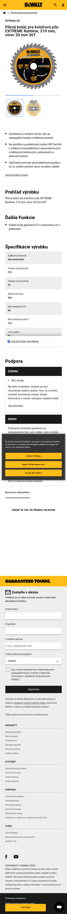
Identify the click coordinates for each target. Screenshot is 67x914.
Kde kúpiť (25, 907)
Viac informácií (15, 405)
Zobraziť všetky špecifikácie (25, 341)
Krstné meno (11, 609)
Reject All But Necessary (33, 464)
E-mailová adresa (14, 639)
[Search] (55, 5)
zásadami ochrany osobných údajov (30, 703)
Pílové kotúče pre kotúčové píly (24, 13)
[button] (6, 857)
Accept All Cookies (33, 473)
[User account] (63, 5)
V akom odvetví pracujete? (18, 654)
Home (4, 13)
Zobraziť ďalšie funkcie (16, 175)
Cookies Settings (33, 456)
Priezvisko (10, 624)
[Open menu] (5, 5)
